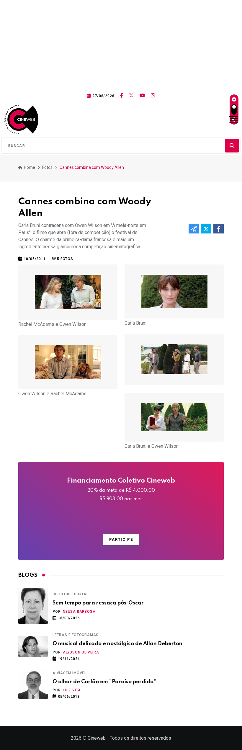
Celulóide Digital (71, 594)
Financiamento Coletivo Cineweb (121, 490)
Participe (121, 539)
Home (29, 167)
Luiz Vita (72, 690)
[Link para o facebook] (121, 95)
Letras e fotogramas (76, 635)
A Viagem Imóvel (69, 673)
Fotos (47, 167)
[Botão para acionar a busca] (232, 145)
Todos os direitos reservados (140, 738)
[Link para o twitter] (131, 95)
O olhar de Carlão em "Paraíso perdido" (104, 681)
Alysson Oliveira (81, 652)
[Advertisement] (121, 44)
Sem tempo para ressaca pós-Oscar (98, 603)
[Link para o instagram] (153, 95)
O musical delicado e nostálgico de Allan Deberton (117, 643)
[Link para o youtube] (142, 95)
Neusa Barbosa (79, 612)
